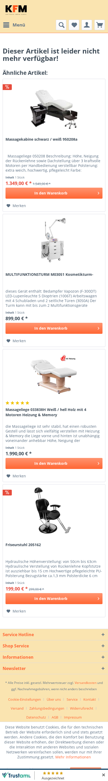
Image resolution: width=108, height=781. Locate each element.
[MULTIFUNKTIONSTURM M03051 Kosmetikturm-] (54, 240)
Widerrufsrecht (81, 708)
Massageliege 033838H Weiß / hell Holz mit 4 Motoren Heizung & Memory (46, 412)
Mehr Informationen (73, 756)
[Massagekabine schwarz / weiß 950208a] (54, 105)
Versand (17, 708)
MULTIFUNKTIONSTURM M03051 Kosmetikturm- (49, 274)
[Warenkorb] (99, 25)
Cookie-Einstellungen (24, 699)
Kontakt (89, 699)
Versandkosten (85, 682)
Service (72, 699)
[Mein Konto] (87, 25)
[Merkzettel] (74, 25)
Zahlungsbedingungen (46, 708)
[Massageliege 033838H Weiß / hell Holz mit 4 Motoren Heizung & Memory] (54, 375)
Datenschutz (36, 717)
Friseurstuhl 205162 (23, 544)
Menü (19, 25)
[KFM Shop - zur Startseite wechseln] (16, 10)
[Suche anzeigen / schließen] (61, 25)
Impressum (73, 717)
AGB (55, 717)
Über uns (54, 699)
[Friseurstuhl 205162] (54, 510)
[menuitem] (14, 25)
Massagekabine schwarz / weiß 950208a (41, 139)
